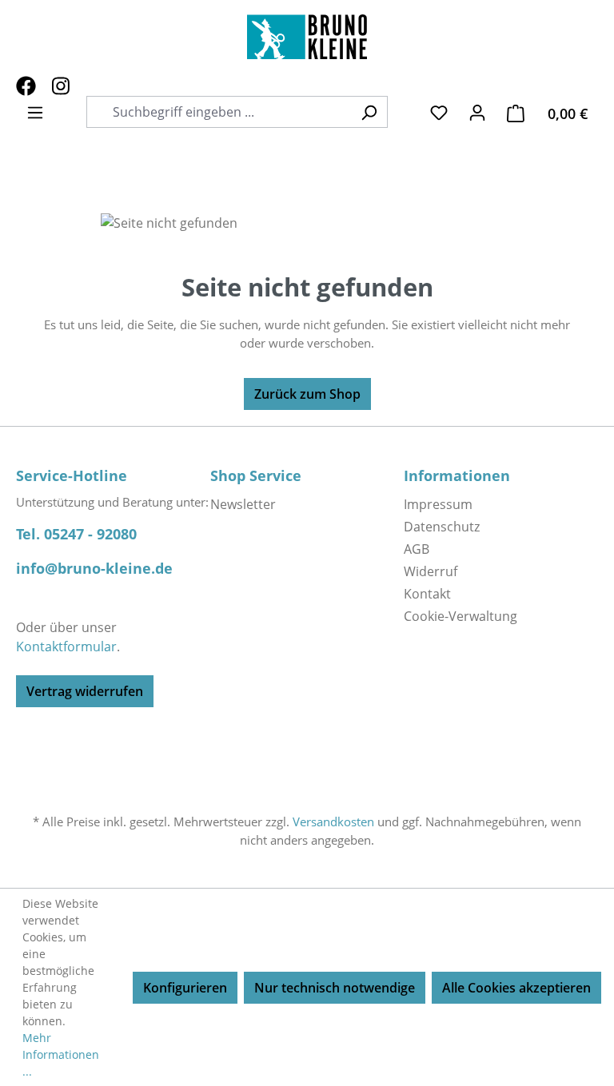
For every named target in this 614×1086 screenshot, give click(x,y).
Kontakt (427, 594)
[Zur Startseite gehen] (307, 36)
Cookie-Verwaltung (460, 616)
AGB (416, 549)
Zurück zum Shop (307, 394)
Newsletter (243, 504)
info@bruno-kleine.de (94, 568)
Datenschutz (442, 526)
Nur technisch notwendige (334, 987)
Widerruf (430, 571)
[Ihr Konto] (477, 112)
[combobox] (228, 112)
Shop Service (255, 475)
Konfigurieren (185, 987)
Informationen (457, 475)
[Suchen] (368, 112)
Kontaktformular (66, 646)
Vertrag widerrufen (84, 691)
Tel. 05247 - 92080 (76, 533)
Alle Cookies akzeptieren (516, 987)
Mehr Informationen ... (60, 1054)
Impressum (438, 504)
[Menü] (35, 112)
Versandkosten (333, 821)
